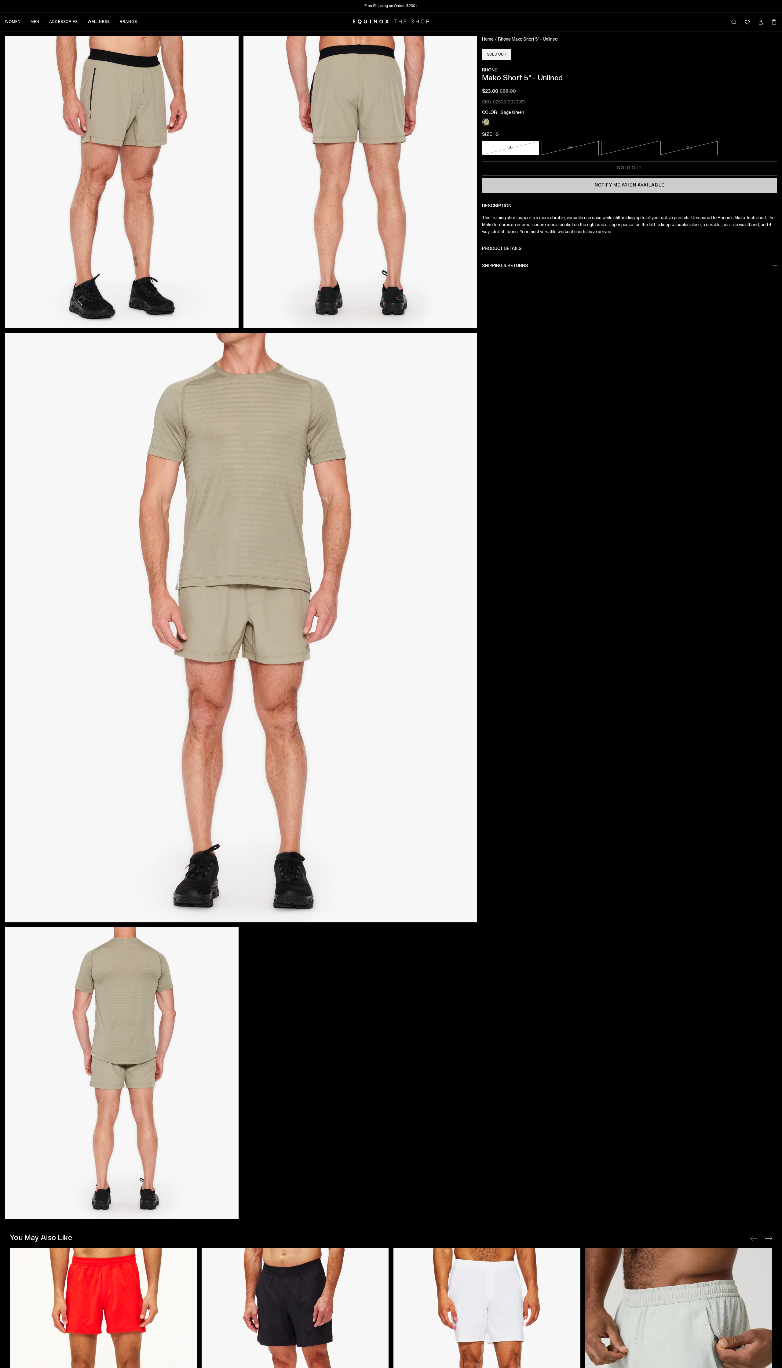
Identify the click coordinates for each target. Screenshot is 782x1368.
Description (496, 206)
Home (488, 40)
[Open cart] (774, 22)
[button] (122, 182)
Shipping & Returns (505, 266)
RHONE (489, 70)
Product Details (502, 249)
